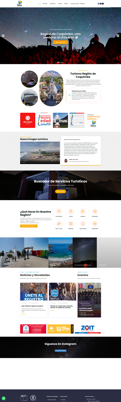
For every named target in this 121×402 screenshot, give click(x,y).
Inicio (39, 3)
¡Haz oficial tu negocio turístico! (32, 306)
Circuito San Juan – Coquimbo (78, 3)
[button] (4, 398)
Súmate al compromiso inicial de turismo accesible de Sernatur (61, 306)
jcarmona (25, 303)
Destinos (45, 3)
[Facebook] (99, 4)
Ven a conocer (60, 42)
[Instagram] (101, 4)
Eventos (60, 3)
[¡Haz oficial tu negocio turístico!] (33, 292)
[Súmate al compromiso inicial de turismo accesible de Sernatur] (62, 292)
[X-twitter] (103, 4)
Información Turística (90, 399)
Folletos (66, 3)
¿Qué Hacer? (53, 3)
